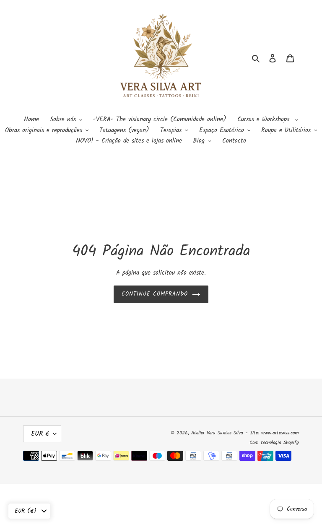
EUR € (40, 433)
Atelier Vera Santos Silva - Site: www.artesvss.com (245, 433)
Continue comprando (155, 294)
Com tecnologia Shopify (274, 443)
